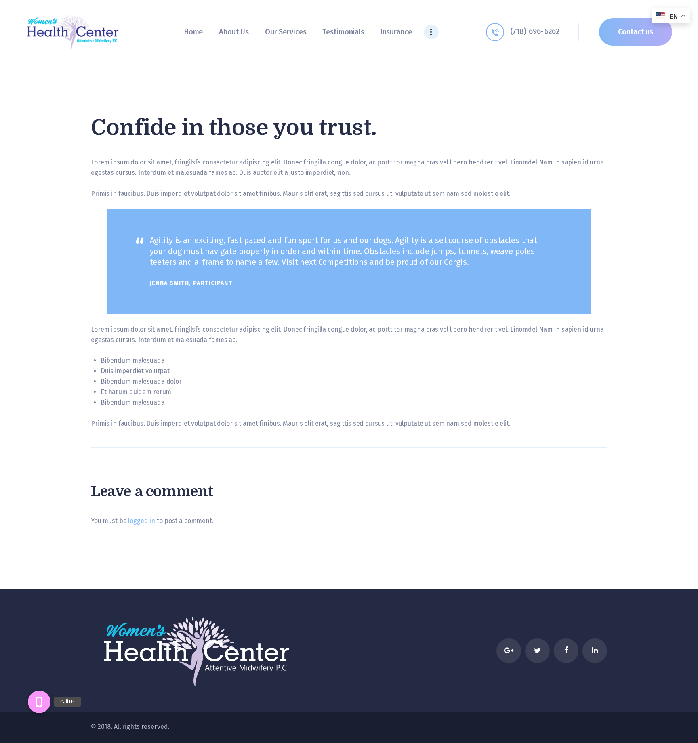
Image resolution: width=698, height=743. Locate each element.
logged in (141, 521)
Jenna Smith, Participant (191, 283)
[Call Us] (39, 702)
